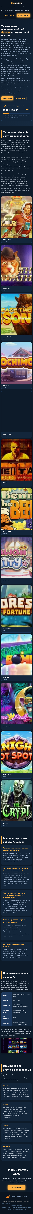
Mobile (3, 7)
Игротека (9, 7)
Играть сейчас (7, 98)
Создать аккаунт (23, 15)
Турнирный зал (18, 10)
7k (16, 3)
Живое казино (17, 7)
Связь (25, 7)
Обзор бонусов (20, 98)
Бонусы (3, 10)
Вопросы (26, 10)
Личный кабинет (9, 15)
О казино (10, 10)
